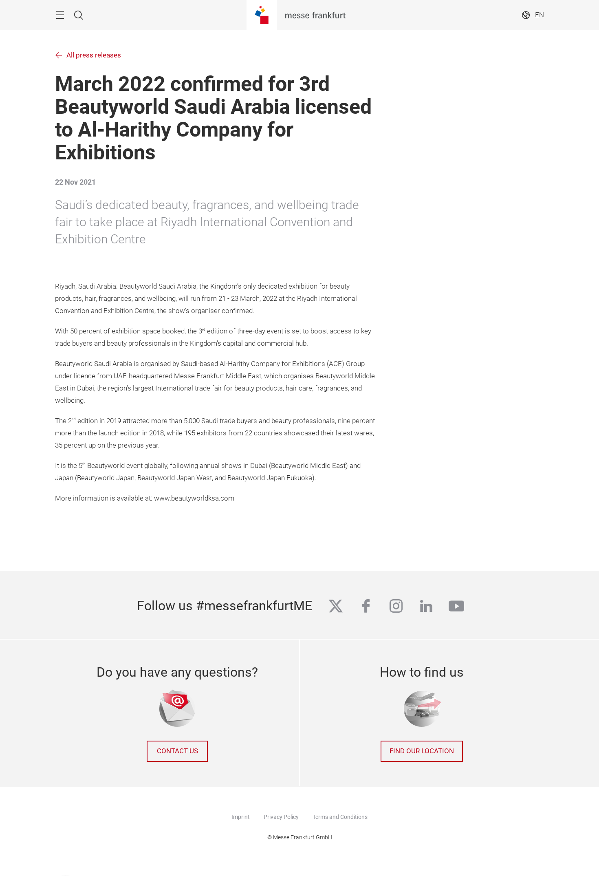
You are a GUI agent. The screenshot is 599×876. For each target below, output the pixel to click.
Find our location (422, 751)
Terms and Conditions (340, 817)
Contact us (177, 751)
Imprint (240, 817)
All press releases (93, 55)
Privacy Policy (281, 817)
